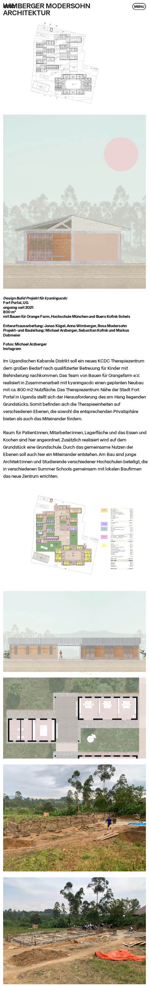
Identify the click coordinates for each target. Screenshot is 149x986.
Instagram (12, 349)
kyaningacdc (56, 298)
